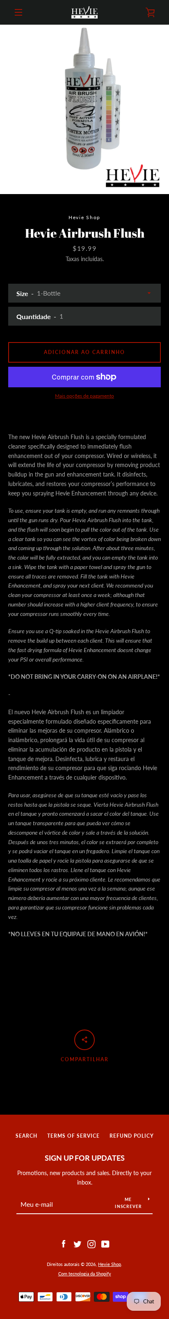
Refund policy (132, 1136)
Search (26, 1136)
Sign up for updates (85, 1157)
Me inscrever (128, 1202)
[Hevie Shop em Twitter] (77, 1243)
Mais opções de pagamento (84, 396)
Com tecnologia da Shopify (84, 1273)
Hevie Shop (109, 1264)
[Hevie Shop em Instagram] (91, 1243)
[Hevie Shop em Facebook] (63, 1243)
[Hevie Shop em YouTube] (105, 1243)
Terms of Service (73, 1136)
